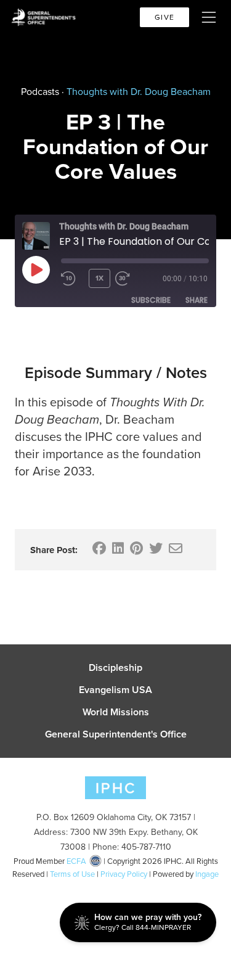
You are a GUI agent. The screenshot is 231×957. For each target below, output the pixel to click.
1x (99, 278)
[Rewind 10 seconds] (72, 278)
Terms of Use (72, 874)
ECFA (76, 861)
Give (164, 17)
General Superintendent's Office (116, 734)
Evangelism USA (115, 690)
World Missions (116, 712)
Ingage (207, 874)
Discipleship (115, 668)
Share (196, 300)
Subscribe (151, 300)
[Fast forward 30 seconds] (138, 278)
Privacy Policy (123, 874)
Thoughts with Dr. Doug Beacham (139, 91)
